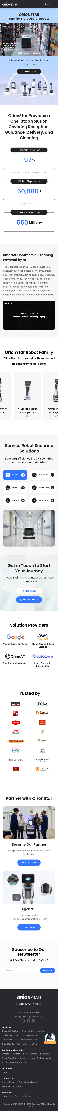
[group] (27, 396)
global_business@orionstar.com (29, 1016)
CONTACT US (29, 71)
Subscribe (47, 970)
